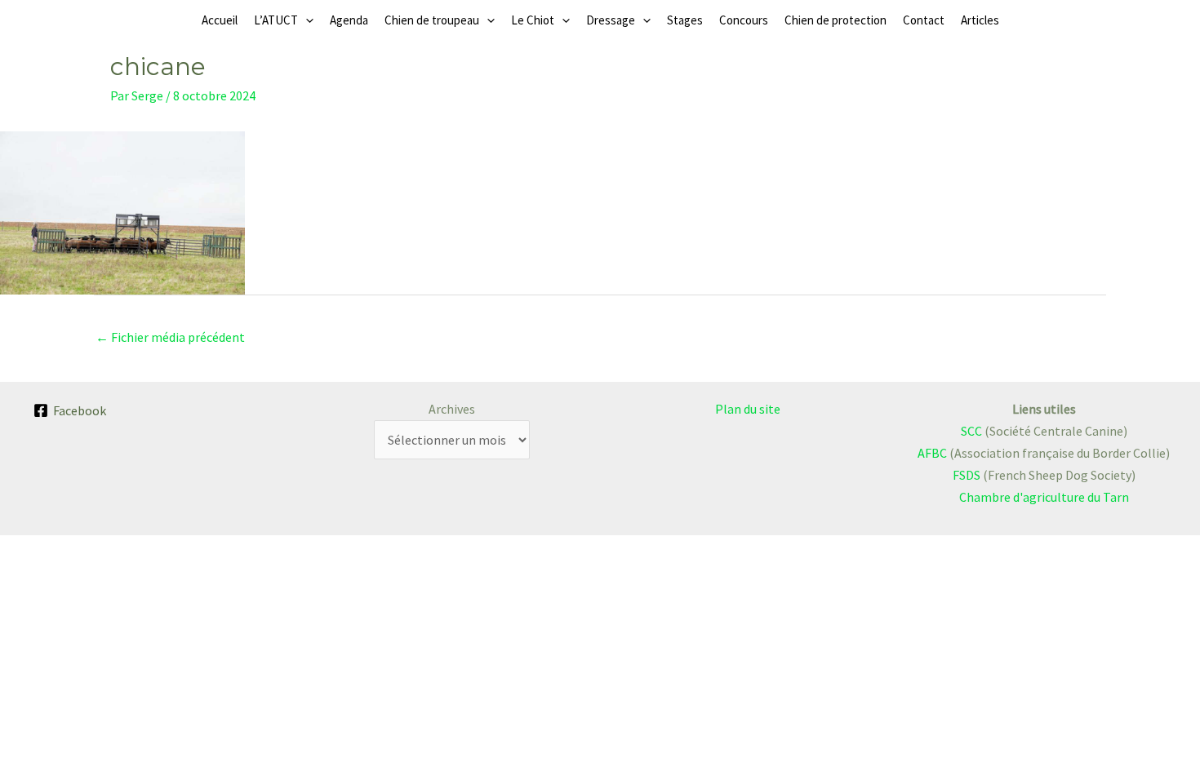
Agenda (349, 20)
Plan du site (747, 409)
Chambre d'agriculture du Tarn (1044, 497)
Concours (743, 20)
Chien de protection (835, 20)
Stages (685, 20)
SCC (971, 431)
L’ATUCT (276, 20)
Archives (452, 409)
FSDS (966, 475)
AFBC (932, 453)
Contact (923, 20)
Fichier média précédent (170, 337)
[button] (305, 20)
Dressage (610, 20)
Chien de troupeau (431, 20)
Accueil (220, 20)
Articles (980, 20)
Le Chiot (532, 20)
